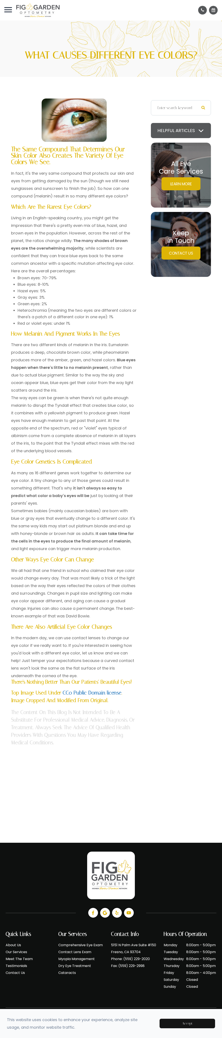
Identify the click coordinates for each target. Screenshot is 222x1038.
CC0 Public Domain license (92, 693)
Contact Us (181, 253)
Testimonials (16, 965)
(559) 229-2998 (131, 965)
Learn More (181, 184)
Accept (187, 1023)
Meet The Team (19, 958)
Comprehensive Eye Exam (80, 945)
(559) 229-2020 (136, 958)
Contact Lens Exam (74, 951)
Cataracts (67, 972)
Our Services (16, 951)
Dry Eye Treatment (74, 965)
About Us (13, 945)
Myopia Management (76, 958)
